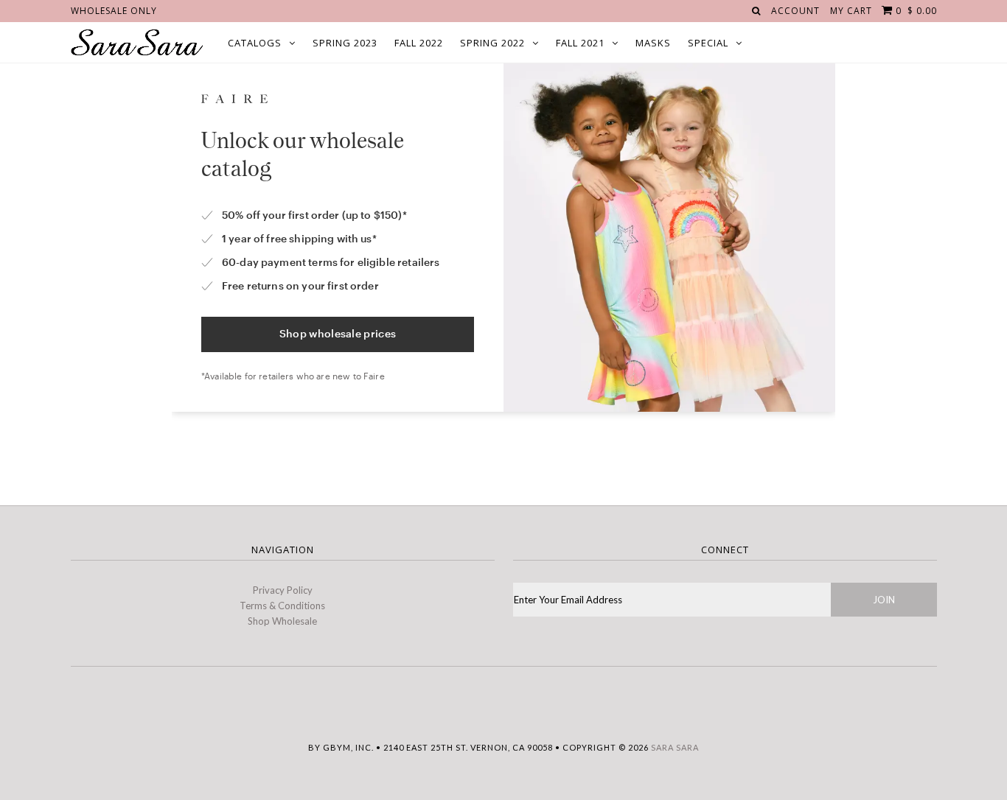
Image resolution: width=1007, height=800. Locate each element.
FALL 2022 (418, 42)
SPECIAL (708, 42)
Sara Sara (675, 747)
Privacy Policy (283, 590)
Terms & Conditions (282, 605)
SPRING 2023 (345, 42)
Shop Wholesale (282, 621)
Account (795, 10)
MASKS (653, 42)
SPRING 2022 (492, 42)
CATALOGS (255, 42)
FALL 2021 (580, 42)
